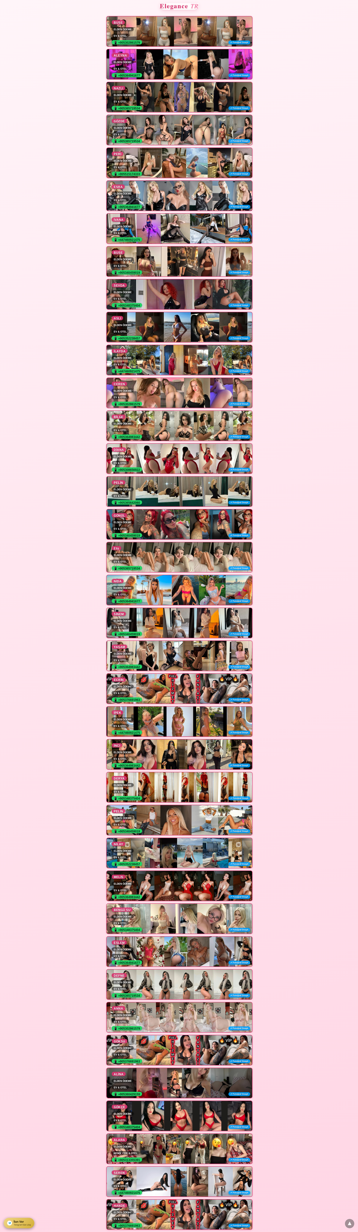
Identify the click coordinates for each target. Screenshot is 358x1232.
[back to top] (349, 1223)
